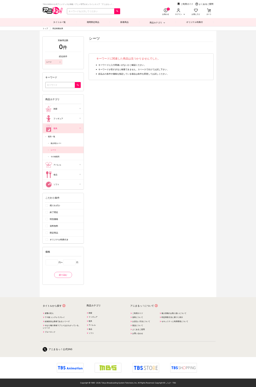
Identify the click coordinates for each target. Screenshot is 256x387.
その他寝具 (55, 156)
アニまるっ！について (142, 305)
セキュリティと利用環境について (174, 321)
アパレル (57, 165)
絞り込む (63, 275)
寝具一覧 (51, 136)
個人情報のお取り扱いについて (173, 313)
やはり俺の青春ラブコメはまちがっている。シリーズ (61, 326)
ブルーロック (50, 332)
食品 (55, 174)
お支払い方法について (141, 321)
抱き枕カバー (56, 143)
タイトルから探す (52, 305)
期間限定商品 (93, 22)
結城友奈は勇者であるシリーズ (57, 321)
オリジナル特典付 (194, 22)
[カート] (209, 10)
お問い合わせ (137, 333)
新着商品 (124, 22)
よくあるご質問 (206, 4)
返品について (137, 325)
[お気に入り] (196, 10)
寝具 (55, 128)
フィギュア (58, 118)
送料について (137, 317)
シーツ (53, 150)
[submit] (117, 11)
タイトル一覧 (59, 22)
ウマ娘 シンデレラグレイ (55, 317)
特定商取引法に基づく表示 (172, 317)
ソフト (56, 184)
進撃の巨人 (49, 313)
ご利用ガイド (187, 4)
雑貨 (55, 109)
